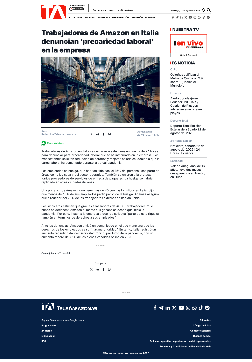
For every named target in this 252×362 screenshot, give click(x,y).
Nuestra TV (185, 29)
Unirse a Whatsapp (55, 143)
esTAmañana (125, 10)
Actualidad (75, 17)
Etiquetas (205, 320)
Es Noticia (183, 63)
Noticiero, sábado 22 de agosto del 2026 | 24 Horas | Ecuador (187, 149)
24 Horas (150, 17)
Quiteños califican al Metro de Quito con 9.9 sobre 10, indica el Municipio (186, 80)
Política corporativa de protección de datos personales (180, 341)
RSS (43, 341)
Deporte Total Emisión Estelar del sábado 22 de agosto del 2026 (188, 129)
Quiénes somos (202, 335)
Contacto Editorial (200, 330)
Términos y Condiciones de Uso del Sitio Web (185, 346)
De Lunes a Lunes (103, 10)
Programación (120, 17)
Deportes (89, 17)
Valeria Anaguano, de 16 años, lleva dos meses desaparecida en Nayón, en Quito (187, 171)
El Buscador (48, 335)
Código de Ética (202, 325)
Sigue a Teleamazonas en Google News (62, 320)
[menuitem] (75, 17)
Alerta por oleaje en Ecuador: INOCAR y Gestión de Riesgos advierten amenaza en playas (186, 106)
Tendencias (103, 17)
